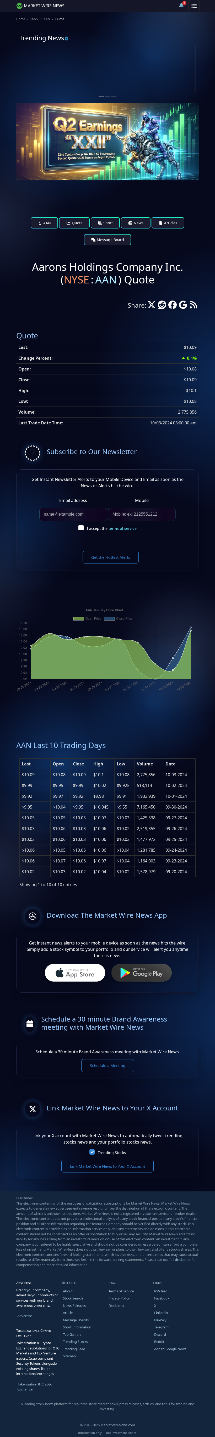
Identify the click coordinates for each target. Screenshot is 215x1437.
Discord (160, 1334)
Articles (170, 222)
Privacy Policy (119, 1298)
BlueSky (160, 1320)
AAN (47, 19)
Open (58, 764)
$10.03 (28, 828)
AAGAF (132, 65)
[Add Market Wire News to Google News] (183, 306)
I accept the (112, 528)
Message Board (110, 239)
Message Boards (76, 1320)
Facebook (161, 1298)
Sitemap (69, 1356)
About (68, 1291)
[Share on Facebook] (172, 306)
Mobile (142, 500)
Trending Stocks (112, 1152)
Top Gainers (72, 1334)
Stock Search (73, 1298)
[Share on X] (151, 306)
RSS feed (161, 1291)
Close (78, 764)
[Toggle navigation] (194, 6)
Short (107, 222)
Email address (73, 500)
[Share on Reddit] (162, 306)
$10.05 (28, 818)
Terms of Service (121, 1291)
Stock (34, 19)
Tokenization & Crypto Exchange (34, 1387)
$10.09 (28, 775)
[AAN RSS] (193, 306)
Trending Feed (74, 1349)
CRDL (40, 65)
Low (121, 764)
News (138, 222)
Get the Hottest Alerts (110, 557)
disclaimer (183, 1259)
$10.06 (28, 850)
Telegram (161, 1327)
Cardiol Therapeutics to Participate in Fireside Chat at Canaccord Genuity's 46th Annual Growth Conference (60, 85)
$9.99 (27, 785)
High (98, 764)
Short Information (77, 1327)
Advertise (24, 1315)
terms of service (123, 528)
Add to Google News (170, 1349)
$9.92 (27, 796)
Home (20, 19)
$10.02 (28, 872)
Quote (77, 222)
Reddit (159, 1341)
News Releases (74, 1305)
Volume (145, 764)
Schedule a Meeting (107, 1065)
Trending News (41, 37)
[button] (169, 6)
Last (26, 764)
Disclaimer (117, 1305)
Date (170, 764)
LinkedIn (161, 1312)
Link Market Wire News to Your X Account (107, 1166)
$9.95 (27, 807)
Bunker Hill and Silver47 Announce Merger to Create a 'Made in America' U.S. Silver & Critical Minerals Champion (153, 85)
